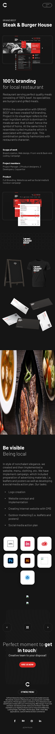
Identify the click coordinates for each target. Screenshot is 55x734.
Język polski (27, 727)
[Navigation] (47, 5)
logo (5, 5)
